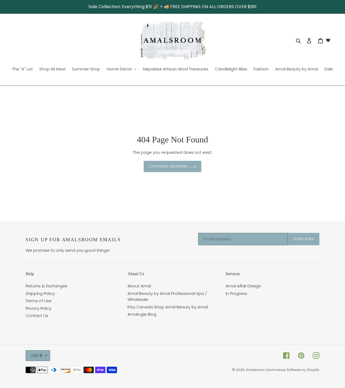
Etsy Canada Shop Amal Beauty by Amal (167, 307)
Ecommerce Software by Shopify (292, 369)
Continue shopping (168, 166)
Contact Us (37, 315)
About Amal (139, 286)
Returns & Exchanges (46, 286)
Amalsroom (255, 369)
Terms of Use (38, 301)
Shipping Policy (40, 293)
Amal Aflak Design (243, 286)
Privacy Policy (38, 308)
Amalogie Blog (141, 314)
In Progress (236, 293)
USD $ (36, 355)
